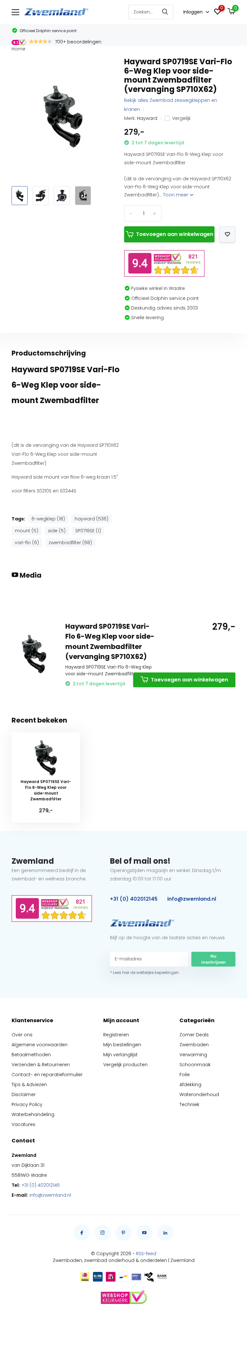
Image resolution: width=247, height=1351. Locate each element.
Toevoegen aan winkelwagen (174, 234)
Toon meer (176, 195)
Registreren (116, 1034)
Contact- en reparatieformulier (47, 1074)
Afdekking (190, 1084)
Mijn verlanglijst (120, 1054)
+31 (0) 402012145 (134, 899)
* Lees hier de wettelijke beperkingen (144, 972)
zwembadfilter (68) (70, 542)
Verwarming (193, 1054)
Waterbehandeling (33, 1114)
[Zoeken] (165, 12)
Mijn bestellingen (122, 1044)
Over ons (22, 1034)
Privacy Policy (27, 1104)
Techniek (189, 1104)
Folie (184, 1074)
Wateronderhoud (199, 1094)
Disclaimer (24, 1094)
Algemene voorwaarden (40, 1044)
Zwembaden (194, 1044)
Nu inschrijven (213, 959)
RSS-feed (146, 1253)
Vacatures (23, 1124)
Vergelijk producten (125, 1064)
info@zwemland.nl (191, 899)
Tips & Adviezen (29, 1084)
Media (29, 575)
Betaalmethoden (31, 1054)
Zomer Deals (194, 1034)
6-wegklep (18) (48, 519)
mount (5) (26, 530)
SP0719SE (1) (88, 530)
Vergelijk (181, 118)
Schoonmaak (195, 1064)
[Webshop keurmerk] (123, 1298)
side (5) (57, 530)
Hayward (147, 118)
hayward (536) (91, 519)
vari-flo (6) (27, 542)
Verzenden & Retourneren (41, 1064)
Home (18, 49)
